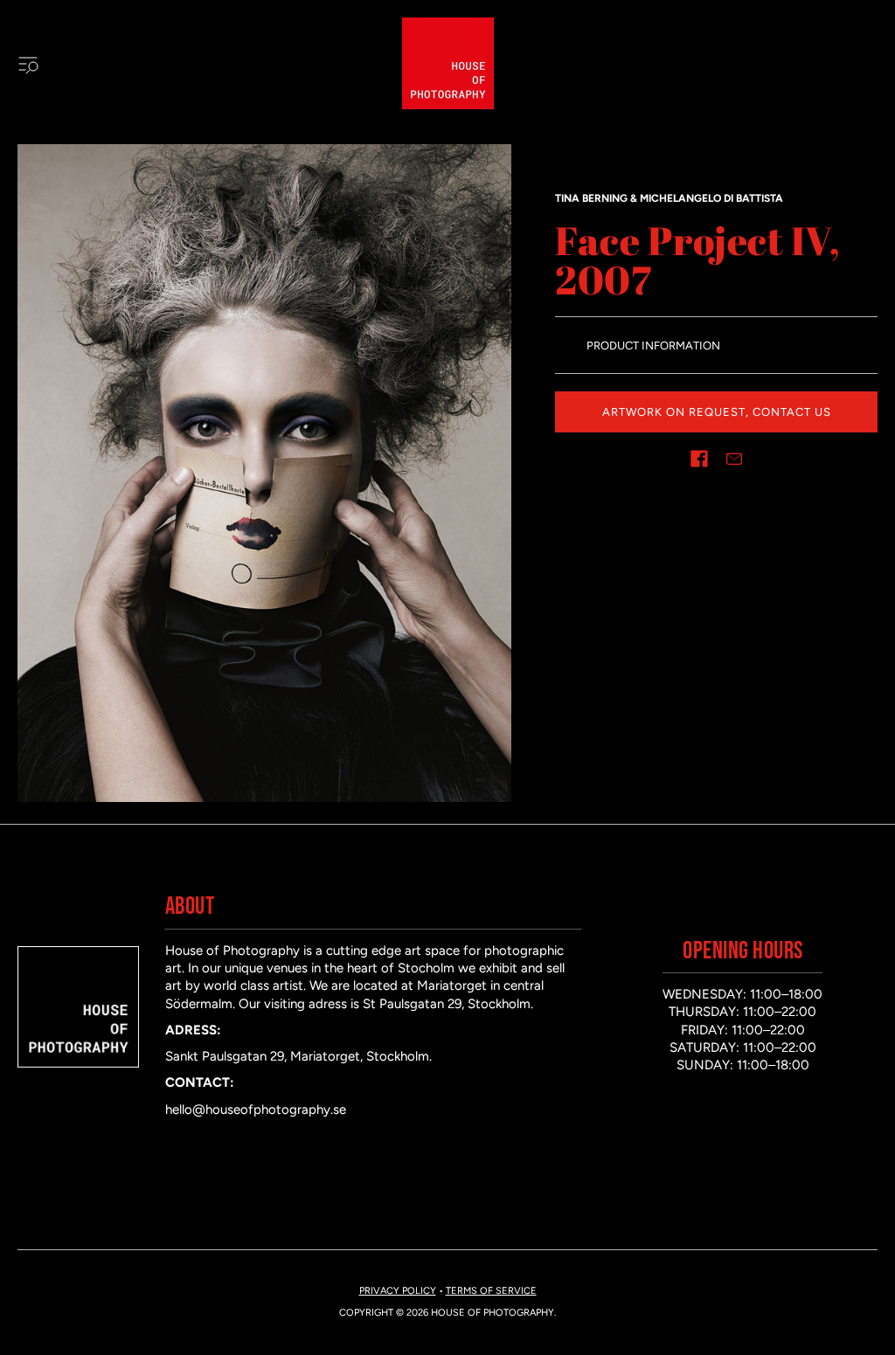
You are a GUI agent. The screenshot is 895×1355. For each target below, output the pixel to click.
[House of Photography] (448, 63)
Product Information (653, 345)
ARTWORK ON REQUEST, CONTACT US (716, 411)
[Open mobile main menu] (27, 63)
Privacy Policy (397, 1290)
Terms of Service (491, 1290)
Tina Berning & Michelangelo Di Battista (669, 198)
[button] (699, 458)
